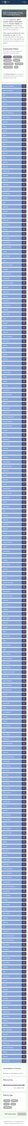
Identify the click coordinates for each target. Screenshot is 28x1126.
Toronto (11, 24)
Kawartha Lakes (7, 493)
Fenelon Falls (6, 372)
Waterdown (6, 1012)
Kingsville (6, 520)
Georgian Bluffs (7, 394)
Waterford (6, 1016)
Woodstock (6, 1061)
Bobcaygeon (6, 189)
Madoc (5, 587)
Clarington (6, 287)
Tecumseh (6, 931)
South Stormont (7, 877)
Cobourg (5, 296)
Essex (5, 368)
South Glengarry (7, 873)
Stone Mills (6, 913)
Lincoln (5, 555)
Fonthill (5, 381)
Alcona (5, 99)
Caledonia (6, 233)
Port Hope (6, 779)
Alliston (5, 108)
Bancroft (5, 153)
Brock (4, 216)
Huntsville (6, 470)
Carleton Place (7, 247)
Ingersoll (5, 479)
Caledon (5, 229)
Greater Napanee (7, 421)
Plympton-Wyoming (8, 757)
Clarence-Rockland (8, 283)
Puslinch (5, 797)
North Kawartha (7, 685)
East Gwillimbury (7, 336)
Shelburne (6, 851)
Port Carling (6, 761)
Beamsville (6, 171)
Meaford (5, 623)
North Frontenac (7, 681)
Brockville (6, 220)
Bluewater (6, 184)
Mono (4, 649)
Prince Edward (7, 792)
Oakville (5, 699)
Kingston (5, 515)
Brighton (5, 211)
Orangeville (6, 703)
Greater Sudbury (7, 426)
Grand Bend (6, 408)
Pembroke (6, 739)
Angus (5, 126)
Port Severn (6, 788)
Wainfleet (5, 998)
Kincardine (6, 506)
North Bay (5, 676)
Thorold (5, 953)
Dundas (5, 327)
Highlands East (7, 466)
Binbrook (5, 180)
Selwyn (5, 846)
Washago (5, 1007)
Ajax (4, 95)
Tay (4, 927)
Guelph (5, 435)
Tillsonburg (6, 962)
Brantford (5, 207)
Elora (4, 350)
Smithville (6, 864)
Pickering (5, 752)
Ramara (5, 806)
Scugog (5, 837)
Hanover (5, 453)
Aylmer (5, 149)
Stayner (5, 909)
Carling (5, 251)
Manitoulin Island (7, 596)
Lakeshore (6, 538)
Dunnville (5, 332)
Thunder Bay (6, 958)
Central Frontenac (8, 265)
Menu (24, 2)
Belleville (5, 175)
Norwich (5, 694)
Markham (5, 609)
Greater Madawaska (8, 417)
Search (6, 1123)
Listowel (5, 569)
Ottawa (17, 24)
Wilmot (5, 1052)
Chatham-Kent (7, 274)
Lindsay (5, 560)
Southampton (6, 882)
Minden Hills (6, 636)
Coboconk (6, 292)
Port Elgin (5, 775)
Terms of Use (20, 1123)
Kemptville (6, 497)
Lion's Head (6, 564)
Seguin (5, 842)
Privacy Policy (12, 1123)
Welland (5, 1025)
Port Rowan (6, 784)
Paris (4, 730)
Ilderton (5, 475)
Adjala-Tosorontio (8, 90)
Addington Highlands (8, 86)
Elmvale (5, 345)
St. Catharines (7, 895)
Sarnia (5, 824)
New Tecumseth (7, 658)
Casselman (6, 256)
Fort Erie (5, 386)
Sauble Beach (7, 828)
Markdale (5, 605)
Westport (5, 1034)
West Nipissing (7, 1029)
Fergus (5, 377)
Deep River (6, 314)
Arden (4, 135)
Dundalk (5, 323)
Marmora (5, 614)
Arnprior (5, 140)
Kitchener (5, 524)
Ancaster (5, 122)
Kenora (5, 502)
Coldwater (6, 301)
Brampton (5, 198)
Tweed (5, 985)
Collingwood (6, 305)
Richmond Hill (7, 815)
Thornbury (6, 949)
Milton (5, 631)
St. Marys (5, 900)
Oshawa (5, 716)
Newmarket (6, 663)
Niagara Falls (6, 667)
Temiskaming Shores (9, 936)
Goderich (5, 403)
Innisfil (5, 484)
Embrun (5, 354)
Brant (4, 202)
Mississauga (7, 26)
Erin (4, 363)
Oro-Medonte (6, 712)
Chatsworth (6, 278)
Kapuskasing (6, 488)
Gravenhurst (6, 412)
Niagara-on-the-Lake (8, 672)
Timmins (5, 967)
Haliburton (6, 439)
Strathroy (5, 922)
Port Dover (6, 770)
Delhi (4, 318)
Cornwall (5, 309)
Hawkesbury (6, 462)
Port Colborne (7, 766)
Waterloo (5, 1021)
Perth (4, 748)
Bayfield (5, 162)
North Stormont (7, 690)
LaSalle (5, 533)
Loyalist (5, 578)
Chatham (5, 269)
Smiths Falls (6, 860)
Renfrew (5, 810)
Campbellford (7, 242)
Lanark (5, 547)
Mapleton (5, 600)
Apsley (5, 131)
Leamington (6, 551)
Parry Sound (6, 734)
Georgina (5, 399)
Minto (4, 640)
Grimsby (5, 430)
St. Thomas (6, 904)
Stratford (5, 918)
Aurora (5, 144)
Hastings (5, 457)
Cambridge (6, 238)
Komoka (5, 529)
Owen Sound (6, 725)
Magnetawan (6, 591)
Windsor (5, 1056)
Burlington (6, 225)
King (4, 511)
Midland (5, 627)
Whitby (5, 1038)
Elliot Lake (6, 341)
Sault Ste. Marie (7, 833)
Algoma (5, 104)
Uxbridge (5, 989)
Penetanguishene (8, 743)
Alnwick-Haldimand (8, 113)
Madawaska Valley (8, 582)
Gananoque (6, 390)
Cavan (4, 260)
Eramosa (5, 359)
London (5, 573)
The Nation (6, 945)
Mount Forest (6, 654)
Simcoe (5, 855)
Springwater (6, 891)
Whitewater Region (8, 1047)
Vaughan (5, 994)
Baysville (5, 166)
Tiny (4, 971)
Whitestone (6, 1043)
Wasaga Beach (7, 1003)
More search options (10, 1114)
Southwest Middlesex (9, 886)
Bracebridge (6, 193)
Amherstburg (6, 117)
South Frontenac (7, 868)
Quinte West (6, 801)
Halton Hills (6, 444)
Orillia (4, 707)
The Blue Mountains (8, 940)
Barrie (4, 157)
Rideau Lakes (7, 819)
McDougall (6, 618)
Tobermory (6, 976)
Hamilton (5, 448)
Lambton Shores (7, 542)
